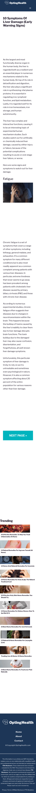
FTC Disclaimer (29, 790)
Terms (9, 790)
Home (19, 732)
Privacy (4, 790)
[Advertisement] (18, 223)
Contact (18, 741)
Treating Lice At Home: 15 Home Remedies (16, 656)
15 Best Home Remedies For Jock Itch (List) (16, 627)
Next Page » (18, 435)
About (19, 736)
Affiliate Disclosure (18, 790)
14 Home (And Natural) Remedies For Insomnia (17, 566)
